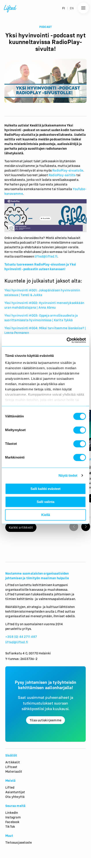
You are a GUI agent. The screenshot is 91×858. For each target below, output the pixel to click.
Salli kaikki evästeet (45, 489)
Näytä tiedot (68, 475)
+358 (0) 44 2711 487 (21, 636)
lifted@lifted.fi (16, 642)
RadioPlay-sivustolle (67, 170)
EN (72, 8)
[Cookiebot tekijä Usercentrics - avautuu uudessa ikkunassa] (66, 340)
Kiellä (45, 515)
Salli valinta (45, 502)
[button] (85, 526)
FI (63, 8)
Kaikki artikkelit (21, 527)
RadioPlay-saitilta (62, 175)
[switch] (79, 430)
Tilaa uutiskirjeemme (45, 720)
